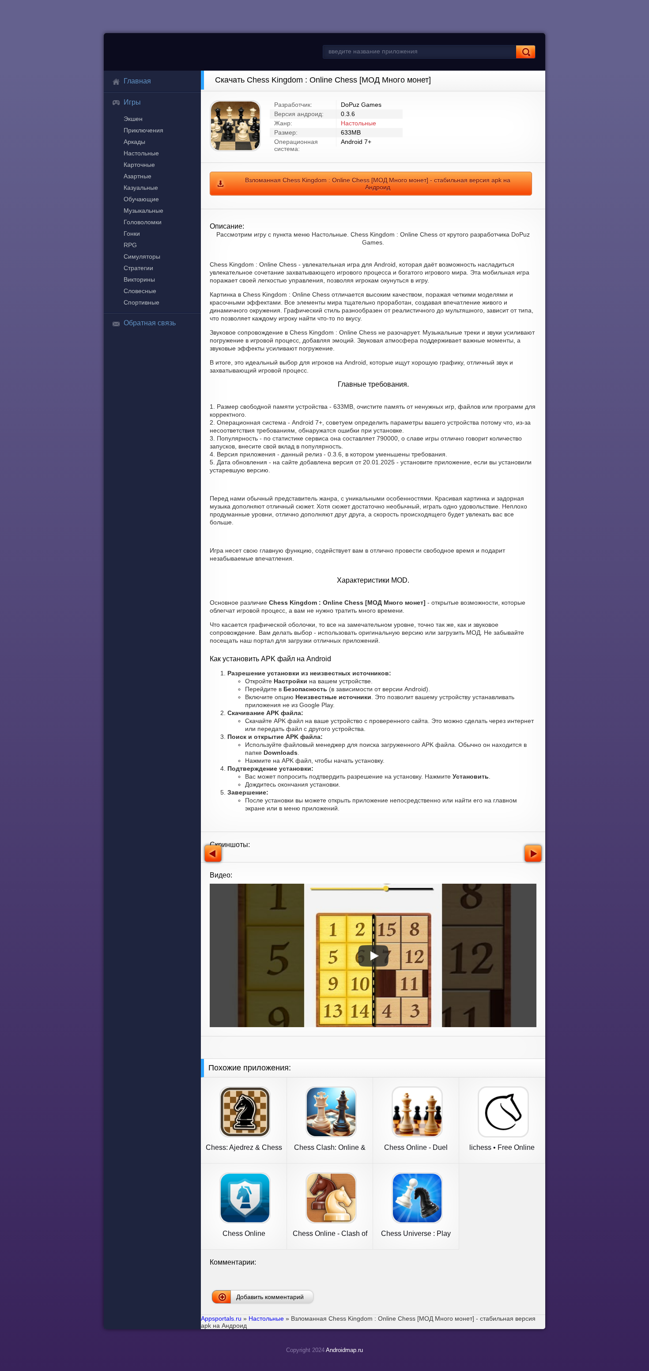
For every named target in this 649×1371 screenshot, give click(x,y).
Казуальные (141, 187)
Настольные (141, 153)
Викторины (139, 279)
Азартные (137, 176)
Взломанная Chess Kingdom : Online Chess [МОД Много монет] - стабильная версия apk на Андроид (377, 184)
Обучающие (141, 199)
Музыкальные (143, 210)
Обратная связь (150, 323)
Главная (137, 81)
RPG (130, 245)
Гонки (132, 233)
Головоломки (143, 222)
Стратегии (138, 267)
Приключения (143, 130)
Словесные (140, 290)
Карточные (139, 164)
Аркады (134, 141)
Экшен (133, 118)
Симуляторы (142, 256)
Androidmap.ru (344, 1350)
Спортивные (141, 302)
